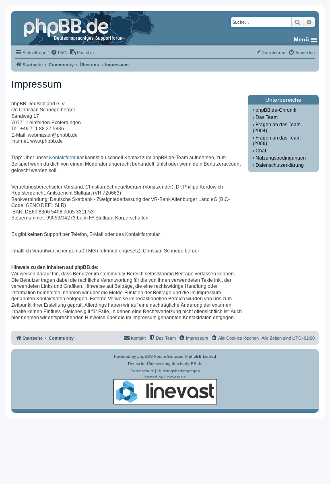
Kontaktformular (66, 157)
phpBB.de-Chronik (276, 110)
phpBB (143, 356)
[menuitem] (59, 52)
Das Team (267, 117)
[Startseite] (74, 28)
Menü (301, 39)
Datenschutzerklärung (280, 165)
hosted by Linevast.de (165, 377)
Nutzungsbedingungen (281, 158)
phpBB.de (193, 363)
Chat (261, 151)
